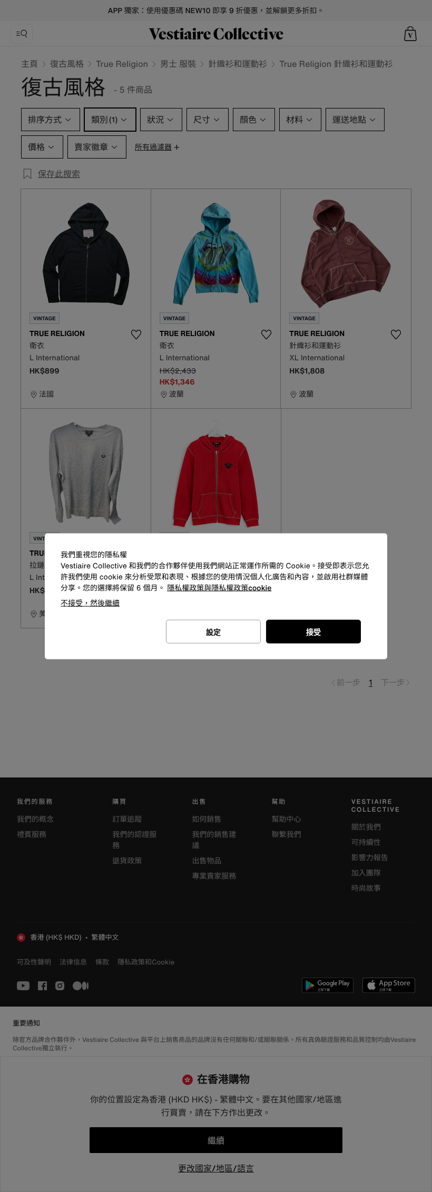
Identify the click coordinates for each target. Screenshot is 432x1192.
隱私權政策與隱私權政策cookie (219, 587)
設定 (213, 631)
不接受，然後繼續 (90, 602)
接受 (313, 631)
